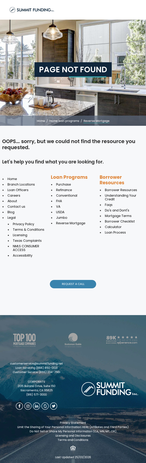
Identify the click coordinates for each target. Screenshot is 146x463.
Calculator (113, 227)
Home (41, 121)
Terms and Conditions (73, 440)
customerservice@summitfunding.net (36, 363)
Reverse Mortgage (70, 223)
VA (58, 206)
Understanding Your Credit (120, 197)
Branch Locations (21, 184)
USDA (60, 212)
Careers (13, 195)
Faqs (109, 205)
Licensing (20, 235)
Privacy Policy (23, 224)
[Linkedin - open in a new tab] (36, 406)
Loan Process (115, 232)
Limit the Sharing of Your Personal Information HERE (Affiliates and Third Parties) (73, 427)
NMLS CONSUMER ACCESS (26, 248)
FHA (59, 201)
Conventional (66, 195)
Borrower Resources (112, 180)
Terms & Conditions (28, 229)
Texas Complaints (27, 240)
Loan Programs (69, 177)
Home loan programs (64, 121)
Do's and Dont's (117, 210)
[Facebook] (19, 406)
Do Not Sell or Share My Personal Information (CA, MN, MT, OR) (73, 431)
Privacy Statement (73, 423)
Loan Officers (17, 190)
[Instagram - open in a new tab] (28, 406)
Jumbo (61, 217)
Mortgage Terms (118, 216)
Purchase (63, 184)
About (12, 201)
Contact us (16, 206)
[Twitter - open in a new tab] (53, 406)
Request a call (73, 284)
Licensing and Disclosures (73, 436)
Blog (10, 212)
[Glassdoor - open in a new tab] (45, 406)
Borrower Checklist (120, 221)
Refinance (64, 190)
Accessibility (22, 255)
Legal (11, 217)
